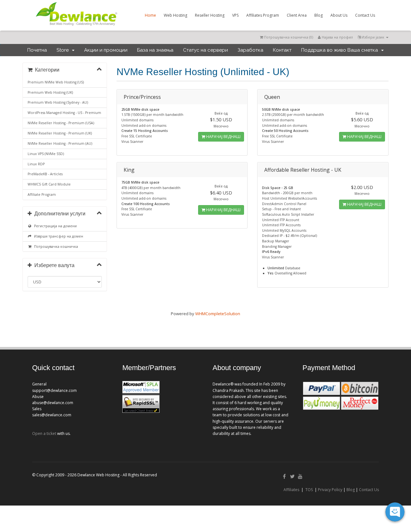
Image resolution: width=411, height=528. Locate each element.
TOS (309, 489)
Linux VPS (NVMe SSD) (46, 153)
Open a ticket (44, 433)
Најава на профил (337, 37)
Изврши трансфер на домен (57, 236)
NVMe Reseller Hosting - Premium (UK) (60, 133)
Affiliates (291, 489)
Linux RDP (36, 164)
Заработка (250, 50)
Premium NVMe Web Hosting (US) (56, 82)
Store (64, 50)
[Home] (76, 27)
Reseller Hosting (209, 15)
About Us (338, 15)
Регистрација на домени (54, 226)
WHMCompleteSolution (217, 313)
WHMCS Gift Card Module (49, 184)
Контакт (282, 50)
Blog (318, 15)
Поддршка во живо (323, 50)
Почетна (37, 50)
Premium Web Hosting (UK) (50, 92)
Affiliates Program (262, 15)
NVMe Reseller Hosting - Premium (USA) (61, 123)
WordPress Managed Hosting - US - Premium (64, 112)
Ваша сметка (363, 50)
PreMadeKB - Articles (45, 174)
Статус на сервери (205, 50)
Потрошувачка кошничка (55, 246)
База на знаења (155, 50)
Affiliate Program (42, 194)
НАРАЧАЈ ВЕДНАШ (222, 136)
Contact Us (365, 15)
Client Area (297, 15)
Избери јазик (373, 37)
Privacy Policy (330, 489)
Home (150, 15)
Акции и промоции (105, 50)
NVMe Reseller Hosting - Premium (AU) (60, 143)
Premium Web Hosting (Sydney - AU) (58, 102)
